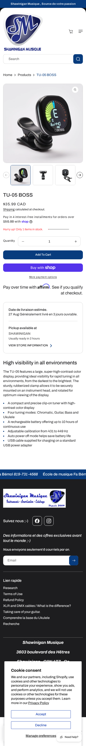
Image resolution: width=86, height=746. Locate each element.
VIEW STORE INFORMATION (28, 345)
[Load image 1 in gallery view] (20, 175)
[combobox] (43, 59)
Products (24, 75)
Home (7, 75)
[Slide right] (80, 175)
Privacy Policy (38, 703)
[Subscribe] (73, 560)
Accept (41, 714)
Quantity (9, 240)
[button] (80, 31)
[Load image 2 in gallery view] (43, 175)
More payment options (43, 277)
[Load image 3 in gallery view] (65, 175)
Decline (41, 725)
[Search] (78, 59)
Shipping (9, 209)
